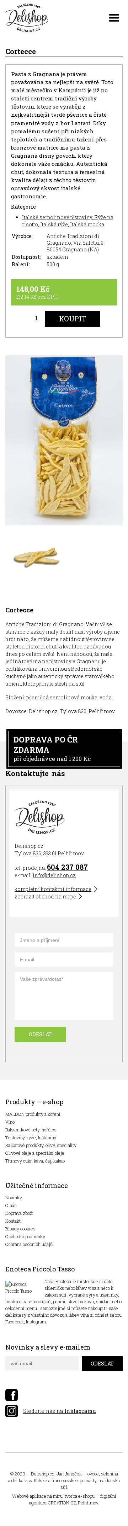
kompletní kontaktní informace (53, 889)
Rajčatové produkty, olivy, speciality (40, 1145)
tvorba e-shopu (80, 1496)
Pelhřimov (88, 1502)
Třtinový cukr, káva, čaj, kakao (35, 1161)
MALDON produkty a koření (32, 1114)
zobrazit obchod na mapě (45, 896)
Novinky (13, 1197)
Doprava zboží (19, 1213)
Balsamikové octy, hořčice (31, 1129)
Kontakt (13, 1221)
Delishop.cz (42, 1474)
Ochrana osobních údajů (29, 1244)
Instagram (36, 1321)
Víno (10, 1122)
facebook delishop (11, 1395)
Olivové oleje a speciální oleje (34, 1153)
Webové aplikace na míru (37, 1496)
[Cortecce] (64, 441)
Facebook (14, 1321)
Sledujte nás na (59, 1410)
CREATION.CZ (62, 1502)
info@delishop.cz (54, 875)
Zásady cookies (20, 1228)
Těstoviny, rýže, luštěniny (30, 1137)
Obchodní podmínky (25, 1236)
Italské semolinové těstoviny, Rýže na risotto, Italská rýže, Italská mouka (67, 221)
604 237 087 (67, 867)
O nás (11, 1205)
